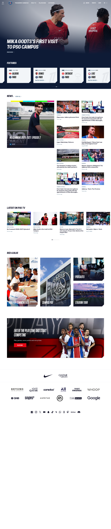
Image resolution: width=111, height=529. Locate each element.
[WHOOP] (93, 390)
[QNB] (15, 398)
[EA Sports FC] (60, 398)
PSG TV (33, 2)
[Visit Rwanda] (77, 390)
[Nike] (48, 376)
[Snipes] (29, 398)
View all (18, 96)
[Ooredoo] (48, 390)
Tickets (94, 3)
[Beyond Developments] (17, 390)
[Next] (102, 75)
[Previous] (9, 75)
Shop (99, 3)
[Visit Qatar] (33, 390)
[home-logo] (10, 3)
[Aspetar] (45, 398)
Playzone (42, 2)
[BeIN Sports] (76, 398)
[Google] (94, 398)
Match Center (39, 80)
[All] (63, 390)
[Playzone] (20, 345)
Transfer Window (22, 2)
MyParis (51, 2)
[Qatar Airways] (63, 376)
